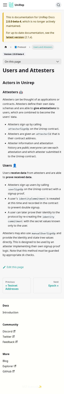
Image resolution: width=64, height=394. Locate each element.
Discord (7, 331)
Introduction (10, 312)
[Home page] (6, 47)
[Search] (58, 5)
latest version (15, 37)
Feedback (8, 342)
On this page (13, 61)
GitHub (7, 371)
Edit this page (15, 267)
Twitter (7, 336)
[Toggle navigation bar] (5, 4)
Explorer (8, 366)
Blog (5, 361)
